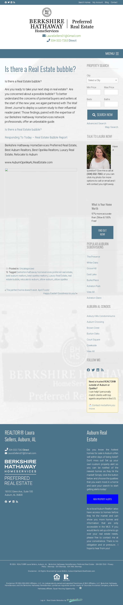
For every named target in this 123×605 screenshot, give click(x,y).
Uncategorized (27, 268)
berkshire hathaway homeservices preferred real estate (44, 272)
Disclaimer (32, 571)
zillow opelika (61, 279)
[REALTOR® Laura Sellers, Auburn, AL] (61, 18)
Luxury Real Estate (58, 275)
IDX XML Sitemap (74, 567)
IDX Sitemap (61, 567)
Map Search (111, 127)
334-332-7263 (59, 40)
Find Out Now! (102, 232)
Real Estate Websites (55, 600)
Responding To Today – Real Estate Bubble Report (36, 137)
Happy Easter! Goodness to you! (59, 293)
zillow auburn (46, 279)
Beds (89, 99)
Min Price (91, 87)
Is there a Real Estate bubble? (23, 129)
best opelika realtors (37, 275)
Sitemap (51, 567)
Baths (107, 99)
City (88, 75)
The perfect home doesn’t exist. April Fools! (27, 290)
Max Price (109, 87)
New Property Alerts (102, 499)
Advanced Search (96, 123)
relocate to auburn (29, 279)
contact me (109, 537)
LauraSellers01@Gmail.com (63, 36)
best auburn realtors (16, 275)
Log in (43, 600)
